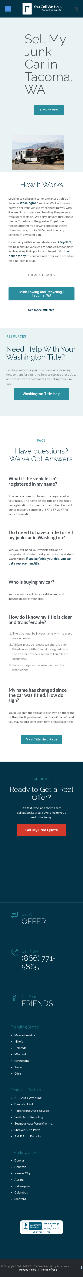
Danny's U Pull (23, 1104)
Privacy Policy (27, 1269)
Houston (20, 1167)
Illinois (18, 1041)
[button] (49, 110)
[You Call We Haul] (44, 9)
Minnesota (21, 1060)
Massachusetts (24, 1035)
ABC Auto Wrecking (28, 1098)
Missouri (20, 1054)
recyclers (65, 242)
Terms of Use (49, 1269)
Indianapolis (22, 1186)
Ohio (17, 1073)
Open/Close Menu (8, 9)
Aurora (19, 1179)
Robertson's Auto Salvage (31, 1110)
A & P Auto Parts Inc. (28, 1136)
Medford (20, 1199)
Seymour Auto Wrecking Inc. (33, 1123)
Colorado (20, 1048)
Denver (19, 1160)
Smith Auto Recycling (28, 1117)
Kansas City (22, 1173)
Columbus (21, 1192)
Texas (18, 1067)
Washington (28, 203)
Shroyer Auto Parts (27, 1130)
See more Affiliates (41, 310)
